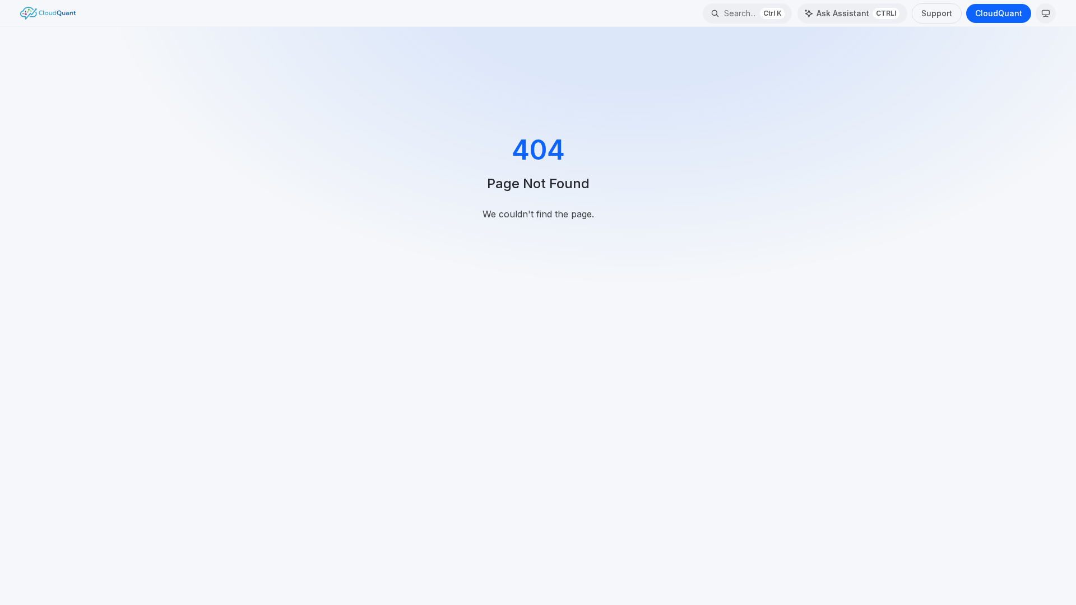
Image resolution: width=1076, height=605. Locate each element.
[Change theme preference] (1046, 13)
